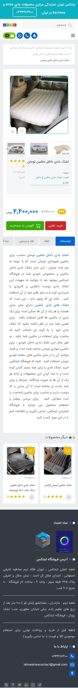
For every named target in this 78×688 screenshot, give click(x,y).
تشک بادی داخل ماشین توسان (48, 255)
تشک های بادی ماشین (52, 305)
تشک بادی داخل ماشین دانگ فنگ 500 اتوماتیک (22, 487)
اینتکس (14, 361)
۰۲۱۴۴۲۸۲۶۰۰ (24, 12)
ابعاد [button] (46, 241)
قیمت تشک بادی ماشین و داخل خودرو (52, 179)
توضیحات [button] (65, 241)
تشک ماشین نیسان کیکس (58, 485)
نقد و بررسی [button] (26, 241)
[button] (34, 35)
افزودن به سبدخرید (22, 225)
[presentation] (70, 149)
